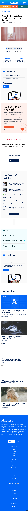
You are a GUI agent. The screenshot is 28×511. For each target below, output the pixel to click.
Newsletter (14, 461)
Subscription (14, 468)
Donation (14, 470)
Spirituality (14, 453)
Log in (18, 155)
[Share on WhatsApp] (22, 51)
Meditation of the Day (12, 241)
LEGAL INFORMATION (14, 496)
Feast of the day (10, 235)
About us (14, 493)
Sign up (5, 86)
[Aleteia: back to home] (14, 2)
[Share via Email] (20, 51)
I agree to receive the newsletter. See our (13, 82)
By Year (14, 478)
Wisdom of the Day (5, 11)
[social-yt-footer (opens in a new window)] (10, 483)
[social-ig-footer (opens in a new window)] (18, 483)
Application (14, 463)
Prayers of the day (11, 246)
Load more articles (14, 214)
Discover (14, 455)
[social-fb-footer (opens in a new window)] (12, 483)
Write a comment (14, 160)
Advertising (14, 472)
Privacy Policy (14, 503)
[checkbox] (3, 82)
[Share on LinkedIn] (15, 51)
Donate (13, 6)
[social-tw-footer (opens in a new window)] (15, 483)
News (14, 449)
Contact (14, 501)
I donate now (8, 127)
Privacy (14, 506)
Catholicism (5, 296)
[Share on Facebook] (12, 51)
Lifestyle (14, 451)
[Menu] (4, 2)
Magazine (14, 465)
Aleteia (15, 23)
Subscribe (5, 6)
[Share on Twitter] (17, 51)
